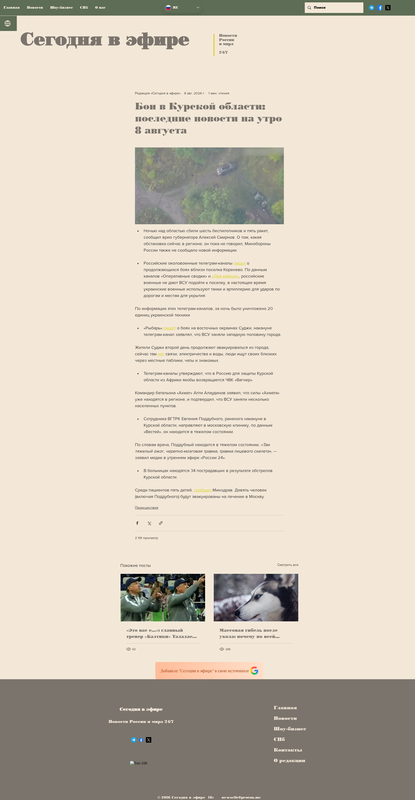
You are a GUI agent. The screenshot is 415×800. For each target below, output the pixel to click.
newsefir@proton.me (241, 797)
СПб (279, 739)
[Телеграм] (371, 7)
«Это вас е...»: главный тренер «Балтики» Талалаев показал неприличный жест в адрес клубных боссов (161, 634)
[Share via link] (161, 523)
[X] (388, 7)
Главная (285, 707)
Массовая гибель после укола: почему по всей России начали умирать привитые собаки (249, 634)
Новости (285, 718)
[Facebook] (379, 7)
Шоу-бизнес (288, 729)
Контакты (288, 750)
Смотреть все (288, 565)
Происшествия (146, 507)
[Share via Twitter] (149, 523)
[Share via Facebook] (137, 523)
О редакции (288, 760)
